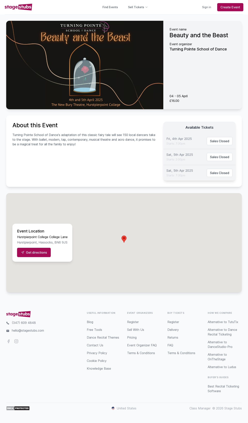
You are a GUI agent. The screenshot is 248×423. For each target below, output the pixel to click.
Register (133, 322)
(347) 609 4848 (24, 323)
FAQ (170, 345)
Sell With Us (135, 330)
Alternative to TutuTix (223, 322)
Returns (172, 337)
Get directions (36, 252)
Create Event (230, 7)
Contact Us (95, 345)
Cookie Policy (97, 361)
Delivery (173, 330)
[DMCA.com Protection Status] (18, 408)
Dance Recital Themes (103, 337)
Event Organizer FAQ (142, 345)
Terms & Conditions (141, 353)
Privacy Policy (97, 353)
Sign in (206, 7)
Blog (90, 322)
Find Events (110, 7)
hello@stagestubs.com (28, 330)
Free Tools (94, 330)
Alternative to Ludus (222, 367)
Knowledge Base (99, 368)
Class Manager (200, 408)
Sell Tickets (136, 7)
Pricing (132, 337)
